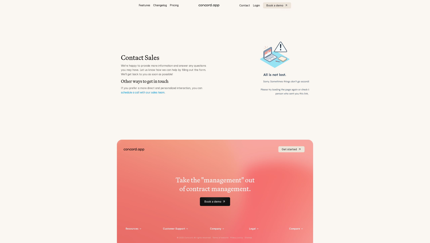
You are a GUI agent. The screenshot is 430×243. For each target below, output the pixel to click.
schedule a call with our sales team (142, 92)
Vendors (293, 233)
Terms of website (220, 237)
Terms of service (258, 239)
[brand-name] (209, 5)
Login (256, 5)
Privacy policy (257, 235)
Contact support (172, 239)
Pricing (174, 5)
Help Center (169, 235)
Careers (214, 235)
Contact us (216, 239)
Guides (129, 239)
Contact (244, 5)
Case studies (133, 235)
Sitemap (248, 237)
